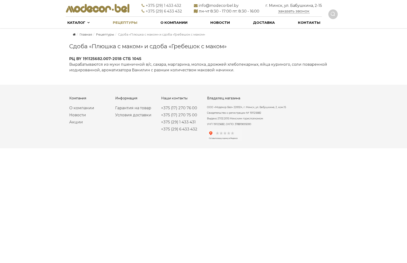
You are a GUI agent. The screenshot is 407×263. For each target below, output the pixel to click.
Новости (220, 22)
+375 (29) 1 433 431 (178, 122)
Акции (76, 122)
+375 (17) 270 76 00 (179, 108)
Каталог (76, 22)
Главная (86, 34)
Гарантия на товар (133, 108)
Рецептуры (125, 22)
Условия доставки (133, 115)
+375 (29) (163, 5)
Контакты (309, 22)
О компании (173, 22)
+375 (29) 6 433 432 (179, 129)
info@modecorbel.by (219, 5)
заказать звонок (293, 11)
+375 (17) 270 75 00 (179, 115)
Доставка (264, 22)
